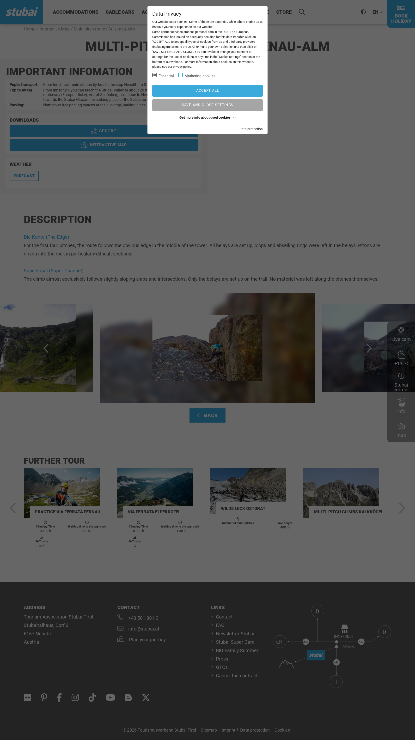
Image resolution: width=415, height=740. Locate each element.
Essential (166, 76)
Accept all (207, 90)
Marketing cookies (199, 76)
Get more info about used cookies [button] (205, 117)
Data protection (251, 129)
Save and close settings (207, 105)
